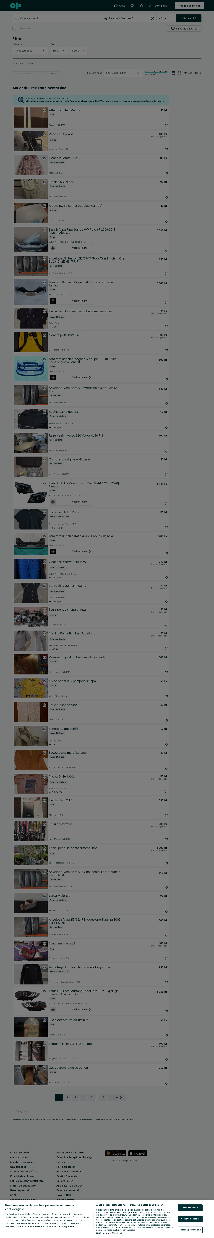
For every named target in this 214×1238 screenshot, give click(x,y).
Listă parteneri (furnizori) (109, 1233)
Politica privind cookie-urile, (30, 1226)
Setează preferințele (190, 1229)
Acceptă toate (190, 1207)
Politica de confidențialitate (59, 1226)
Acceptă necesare (190, 1218)
